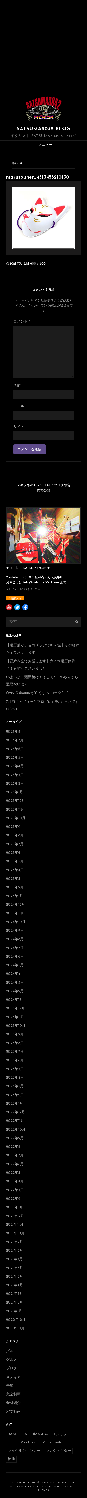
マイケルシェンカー (24, 1451)
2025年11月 (15, 810)
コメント (21, 322)
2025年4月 (15, 870)
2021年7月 (14, 1259)
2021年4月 (14, 1285)
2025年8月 (15, 835)
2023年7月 (15, 1052)
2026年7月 (15, 740)
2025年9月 (15, 827)
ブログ (11, 1368)
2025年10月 (15, 818)
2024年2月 (15, 991)
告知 (9, 1386)
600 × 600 (38, 263)
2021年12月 (15, 1216)
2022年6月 (15, 1164)
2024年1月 (14, 1000)
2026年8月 (15, 732)
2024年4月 (15, 974)
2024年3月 (15, 983)
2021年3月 (14, 1294)
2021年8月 (14, 1251)
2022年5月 (15, 1173)
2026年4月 (15, 766)
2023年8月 (15, 1043)
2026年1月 (14, 792)
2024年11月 (15, 913)
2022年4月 (15, 1181)
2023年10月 (15, 1026)
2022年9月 (15, 1138)
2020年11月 (15, 1328)
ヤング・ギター (58, 1451)
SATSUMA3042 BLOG (43, 129)
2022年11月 (15, 1121)
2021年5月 (14, 1277)
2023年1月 (14, 1104)
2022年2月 (15, 1199)
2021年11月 (14, 1225)
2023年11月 (15, 1017)
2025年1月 (14, 896)
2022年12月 (15, 1112)
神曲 (11, 1459)
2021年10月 (15, 1233)
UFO (12, 1442)
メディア (13, 1377)
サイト (18, 427)
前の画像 (17, 163)
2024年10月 (15, 922)
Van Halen (29, 1442)
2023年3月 (15, 1086)
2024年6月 (15, 957)
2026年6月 (15, 749)
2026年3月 (15, 775)
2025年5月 (15, 861)
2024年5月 (15, 965)
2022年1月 (14, 1207)
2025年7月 (15, 844)
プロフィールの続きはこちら (23, 589)
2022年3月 (15, 1190)
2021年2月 (14, 1303)
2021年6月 (14, 1268)
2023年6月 (15, 1060)
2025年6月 (15, 853)
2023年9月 (15, 1034)
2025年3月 (15, 879)
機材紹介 (13, 1403)
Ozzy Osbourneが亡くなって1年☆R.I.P (37, 693)
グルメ (11, 1351)
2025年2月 (15, 887)
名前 (17, 386)
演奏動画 (13, 1412)
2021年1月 (14, 1311)
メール (18, 406)
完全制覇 (13, 1394)
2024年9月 (15, 931)
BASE (12, 1434)
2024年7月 (15, 948)
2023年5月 (15, 1069)
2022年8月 (15, 1147)
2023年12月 (15, 1008)
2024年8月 (15, 939)
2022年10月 (15, 1130)
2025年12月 (15, 801)
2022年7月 (15, 1155)
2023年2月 (15, 1095)
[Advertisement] (43, 45)
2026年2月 (15, 784)
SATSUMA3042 (35, 1434)
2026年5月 (15, 758)
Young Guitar (53, 1442)
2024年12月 (15, 905)
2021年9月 (14, 1242)
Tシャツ (60, 1434)
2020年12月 (15, 1320)
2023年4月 (15, 1078)
